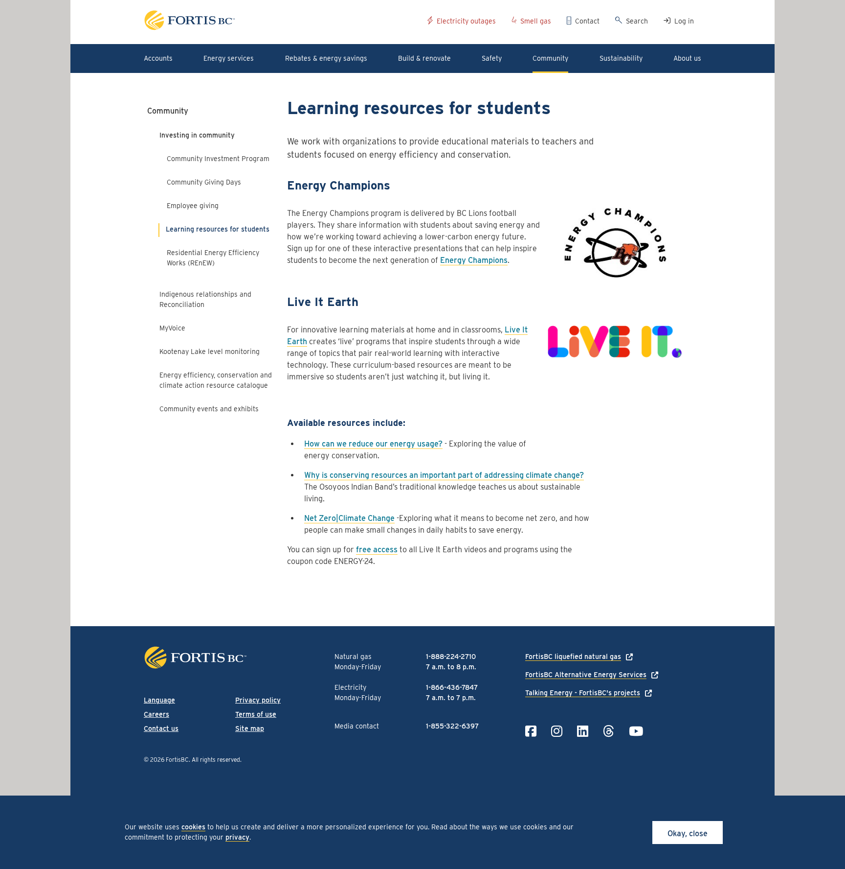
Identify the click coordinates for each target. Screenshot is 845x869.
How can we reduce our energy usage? (373, 443)
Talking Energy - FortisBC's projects (582, 693)
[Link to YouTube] (636, 731)
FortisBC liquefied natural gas (573, 656)
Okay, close (687, 833)
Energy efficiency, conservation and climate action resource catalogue (215, 380)
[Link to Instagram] (556, 731)
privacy (237, 837)
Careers (156, 714)
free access (377, 549)
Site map (249, 728)
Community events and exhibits (209, 409)
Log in (684, 21)
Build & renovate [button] (424, 58)
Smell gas (535, 21)
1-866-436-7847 (452, 687)
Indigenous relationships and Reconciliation (205, 299)
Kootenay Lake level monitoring (209, 351)
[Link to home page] (282, 22)
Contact (587, 21)
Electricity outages (466, 21)
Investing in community (197, 135)
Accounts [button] (158, 58)
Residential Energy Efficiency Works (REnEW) (213, 258)
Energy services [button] (228, 58)
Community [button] (550, 58)
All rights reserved (216, 759)
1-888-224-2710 (451, 656)
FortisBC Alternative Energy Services (585, 675)
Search (637, 21)
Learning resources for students (217, 229)
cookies (193, 827)
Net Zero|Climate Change (349, 518)
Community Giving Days (205, 182)
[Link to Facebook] (530, 731)
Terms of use (255, 714)
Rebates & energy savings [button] (326, 58)
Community (167, 111)
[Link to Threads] (608, 731)
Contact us (161, 728)
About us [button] (687, 58)
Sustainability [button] (621, 58)
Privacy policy (258, 700)
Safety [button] (492, 58)
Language (159, 700)
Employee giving (193, 206)
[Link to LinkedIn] (582, 731)
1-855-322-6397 (452, 726)
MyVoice (172, 328)
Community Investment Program (218, 159)
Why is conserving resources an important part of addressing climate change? (444, 475)
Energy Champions (474, 260)
